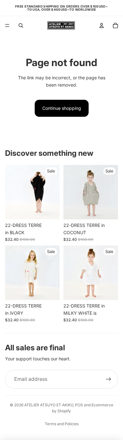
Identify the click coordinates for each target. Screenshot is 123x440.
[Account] (101, 25)
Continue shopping (61, 108)
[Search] (21, 25)
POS (79, 405)
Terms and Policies (62, 423)
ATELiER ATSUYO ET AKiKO (48, 405)
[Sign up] (108, 379)
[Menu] (7, 25)
